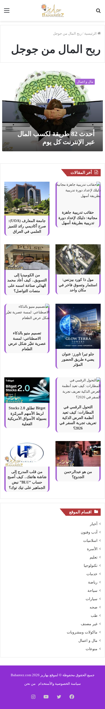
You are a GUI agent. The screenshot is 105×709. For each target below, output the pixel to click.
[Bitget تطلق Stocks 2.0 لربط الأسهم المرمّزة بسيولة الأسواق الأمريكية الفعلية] (27, 390)
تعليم (93, 557)
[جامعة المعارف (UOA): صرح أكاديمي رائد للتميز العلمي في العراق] (27, 199)
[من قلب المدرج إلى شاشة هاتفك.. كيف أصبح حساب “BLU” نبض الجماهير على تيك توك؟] (27, 454)
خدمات (91, 574)
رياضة (92, 582)
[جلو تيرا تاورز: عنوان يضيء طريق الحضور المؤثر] (78, 326)
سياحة (92, 591)
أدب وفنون (89, 532)
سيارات (91, 599)
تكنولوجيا (90, 566)
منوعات (91, 649)
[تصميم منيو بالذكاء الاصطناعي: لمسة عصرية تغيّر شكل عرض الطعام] (27, 316)
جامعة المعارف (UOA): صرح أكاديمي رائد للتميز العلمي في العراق (27, 226)
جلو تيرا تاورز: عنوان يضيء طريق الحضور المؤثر (78, 359)
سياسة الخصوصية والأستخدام (59, 684)
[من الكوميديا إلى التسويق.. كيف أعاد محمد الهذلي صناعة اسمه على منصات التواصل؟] (27, 257)
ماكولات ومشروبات (82, 632)
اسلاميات (90, 541)
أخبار (93, 524)
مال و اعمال (87, 641)
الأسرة (92, 549)
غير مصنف (89, 624)
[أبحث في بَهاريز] (98, 12)
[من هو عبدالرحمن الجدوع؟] (78, 454)
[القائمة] (6, 12)
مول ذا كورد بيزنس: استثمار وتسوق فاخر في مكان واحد (78, 285)
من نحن (30, 684)
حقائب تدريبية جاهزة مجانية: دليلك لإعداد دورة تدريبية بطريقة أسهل (77, 217)
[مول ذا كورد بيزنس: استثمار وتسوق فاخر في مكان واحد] (78, 259)
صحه (93, 607)
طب (94, 616)
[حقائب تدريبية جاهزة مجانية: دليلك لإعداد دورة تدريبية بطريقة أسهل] (78, 194)
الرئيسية (90, 33)
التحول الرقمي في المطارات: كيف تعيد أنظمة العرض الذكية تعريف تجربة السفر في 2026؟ (78, 417)
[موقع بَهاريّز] (52, 10)
